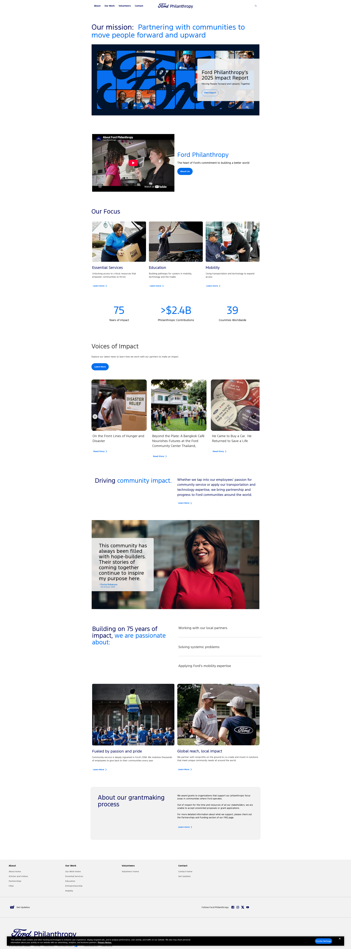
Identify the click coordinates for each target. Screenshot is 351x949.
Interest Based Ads (91, 946)
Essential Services (74, 876)
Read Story (99, 451)
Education (70, 881)
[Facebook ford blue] (232, 907)
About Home (15, 871)
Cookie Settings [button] (107, 946)
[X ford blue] (242, 907)
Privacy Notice (49, 946)
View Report (210, 93)
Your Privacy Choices (65, 946)
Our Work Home (73, 871)
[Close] (340, 941)
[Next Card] (253, 416)
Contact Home (185, 871)
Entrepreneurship (73, 886)
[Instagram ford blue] (237, 907)
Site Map (37, 946)
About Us (185, 171)
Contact (139, 5)
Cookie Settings (323, 941)
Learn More (100, 367)
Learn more (98, 286)
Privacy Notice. (105, 942)
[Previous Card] (95, 416)
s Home (135, 871)
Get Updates (184, 876)
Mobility (69, 890)
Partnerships (15, 881)
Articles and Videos (18, 876)
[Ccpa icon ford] (75, 946)
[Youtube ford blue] (247, 907)
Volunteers (125, 5)
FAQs (11, 886)
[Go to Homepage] (175, 6)
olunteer (127, 871)
